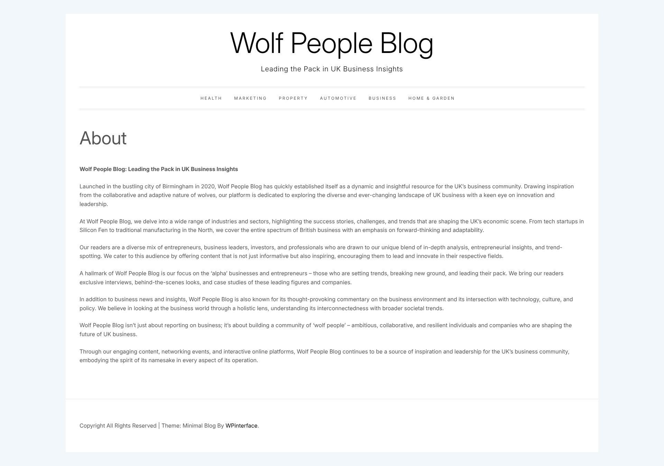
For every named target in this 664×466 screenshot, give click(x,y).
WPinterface (241, 425)
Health (211, 98)
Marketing (250, 98)
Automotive (338, 98)
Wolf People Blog (332, 43)
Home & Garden (431, 98)
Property (293, 98)
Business (383, 98)
